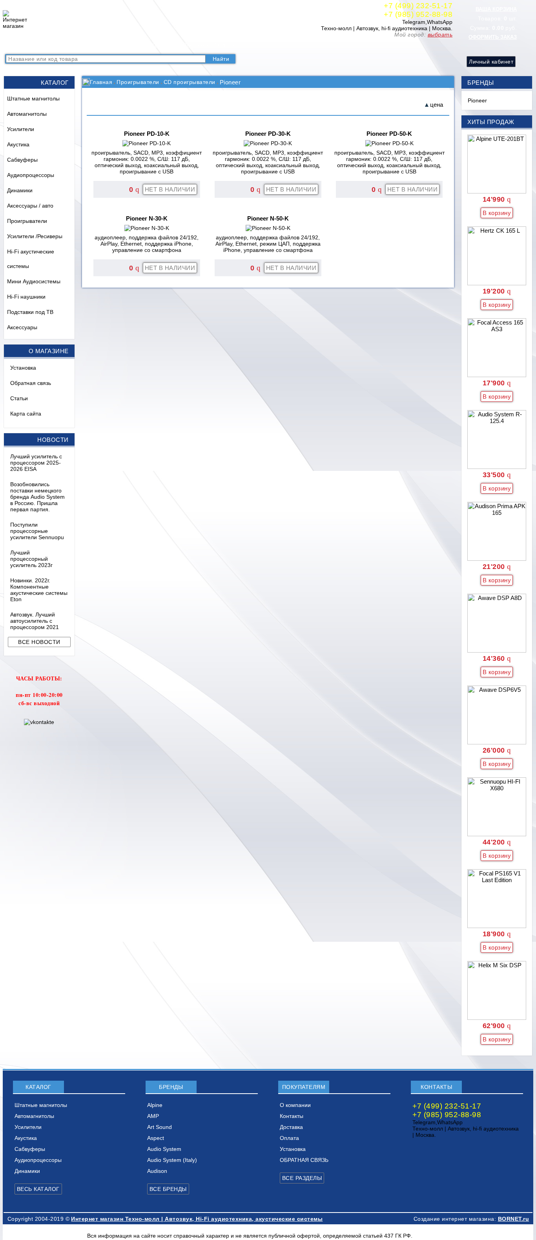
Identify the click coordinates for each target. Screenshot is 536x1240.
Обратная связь (30, 383)
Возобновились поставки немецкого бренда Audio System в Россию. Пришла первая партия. (37, 496)
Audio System (164, 1149)
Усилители (20, 129)
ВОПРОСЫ (55, 45)
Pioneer (477, 100)
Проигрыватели (27, 221)
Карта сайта (25, 413)
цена (436, 104)
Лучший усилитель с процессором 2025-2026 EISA (36, 462)
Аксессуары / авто (30, 205)
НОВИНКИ (92, 45)
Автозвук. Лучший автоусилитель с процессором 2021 (34, 620)
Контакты (164, 45)
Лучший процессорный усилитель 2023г (31, 558)
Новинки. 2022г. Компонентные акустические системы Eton (38, 589)
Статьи (19, 398)
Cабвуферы (22, 160)
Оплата (224, 45)
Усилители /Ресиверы (34, 236)
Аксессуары (22, 327)
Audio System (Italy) (172, 1160)
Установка (23, 368)
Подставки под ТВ (30, 312)
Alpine (154, 1105)
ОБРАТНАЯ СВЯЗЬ (304, 1160)
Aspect (155, 1138)
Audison (157, 1171)
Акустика (18, 144)
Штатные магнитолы (33, 98)
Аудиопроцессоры (30, 175)
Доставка (195, 45)
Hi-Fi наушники (26, 297)
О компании (129, 45)
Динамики (20, 190)
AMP (153, 1116)
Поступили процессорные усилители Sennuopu (37, 531)
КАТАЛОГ (20, 45)
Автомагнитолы (27, 114)
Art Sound (159, 1127)
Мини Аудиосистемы (33, 281)
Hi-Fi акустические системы (30, 258)
